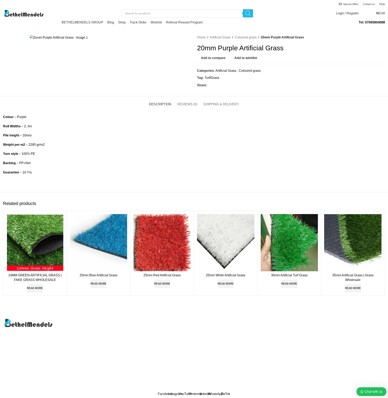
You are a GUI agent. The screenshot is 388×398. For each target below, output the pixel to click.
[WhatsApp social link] (219, 85)
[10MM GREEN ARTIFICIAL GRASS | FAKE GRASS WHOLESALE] (35, 242)
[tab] (160, 102)
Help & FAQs (335, 328)
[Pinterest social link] (214, 85)
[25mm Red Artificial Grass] (162, 242)
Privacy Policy (207, 335)
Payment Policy (337, 335)
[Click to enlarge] (38, 32)
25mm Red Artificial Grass (162, 275)
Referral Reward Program (215, 358)
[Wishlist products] (364, 13)
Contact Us (205, 328)
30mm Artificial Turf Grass (289, 275)
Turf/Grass (212, 77)
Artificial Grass (220, 37)
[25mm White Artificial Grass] (225, 242)
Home (201, 37)
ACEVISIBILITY (230, 387)
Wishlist (202, 351)
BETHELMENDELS (183, 387)
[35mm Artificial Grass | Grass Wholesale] (353, 242)
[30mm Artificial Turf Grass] (289, 242)
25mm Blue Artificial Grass (98, 275)
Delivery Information (340, 320)
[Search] (248, 13)
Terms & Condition (339, 351)
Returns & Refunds (340, 343)
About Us (203, 320)
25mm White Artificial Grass (225, 275)
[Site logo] (23, 13)
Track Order (205, 343)
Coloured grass (246, 37)
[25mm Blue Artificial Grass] (98, 242)
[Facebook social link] (209, 85)
